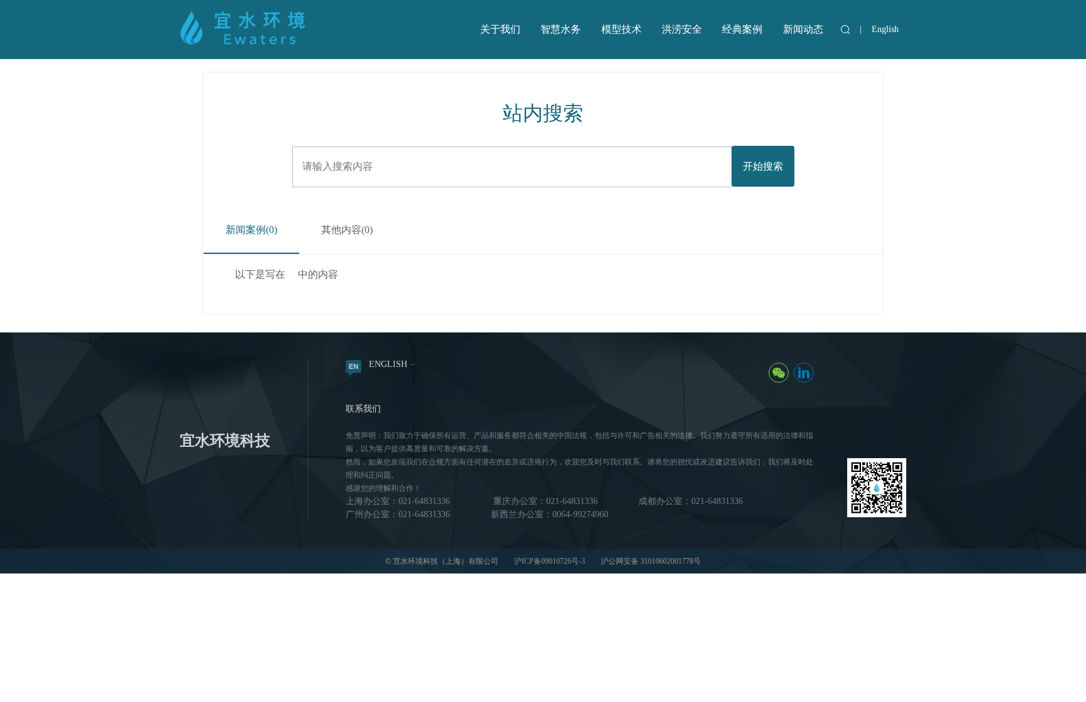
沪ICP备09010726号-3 (549, 561)
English (885, 29)
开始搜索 (763, 166)
